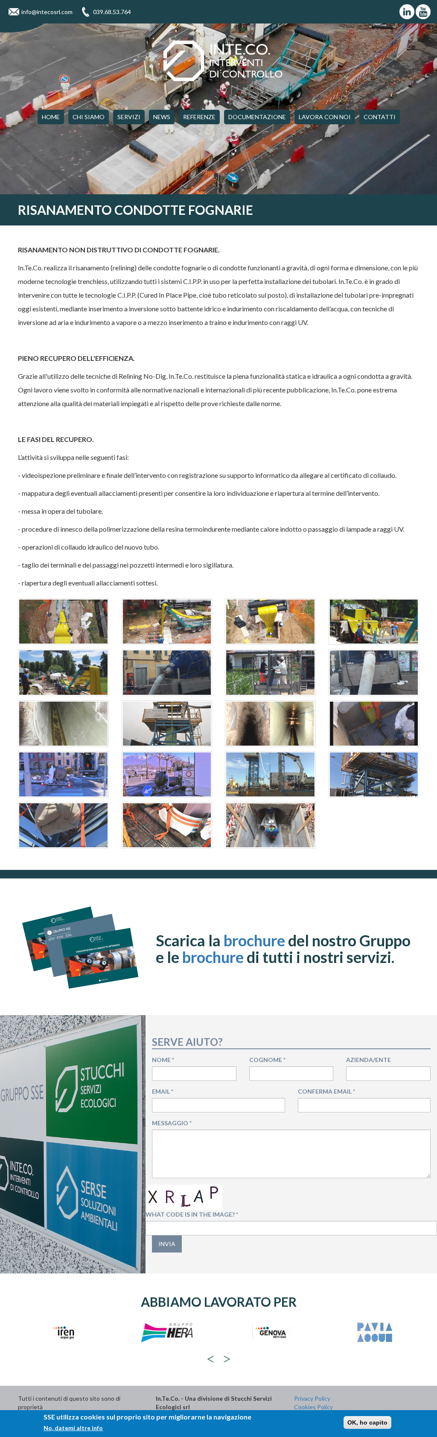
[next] (227, 1359)
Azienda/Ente (368, 1059)
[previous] (210, 1359)
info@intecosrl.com (47, 11)
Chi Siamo (89, 116)
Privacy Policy (312, 1398)
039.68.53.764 (112, 11)
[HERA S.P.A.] (63, 1332)
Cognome (267, 1059)
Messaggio (172, 1123)
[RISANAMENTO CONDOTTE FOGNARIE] (63, 621)
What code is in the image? (192, 1214)
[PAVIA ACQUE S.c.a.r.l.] (270, 1332)
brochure (254, 940)
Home (51, 116)
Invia (166, 1243)
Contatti (380, 116)
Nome (163, 1059)
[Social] (406, 11)
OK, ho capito (367, 1422)
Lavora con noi (325, 116)
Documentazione (257, 116)
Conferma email (326, 1091)
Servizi (128, 116)
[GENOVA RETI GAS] (167, 1332)
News (161, 116)
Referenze (199, 116)
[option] (63, 1336)
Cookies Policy (313, 1407)
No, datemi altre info (73, 1427)
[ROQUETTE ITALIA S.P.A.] (374, 1332)
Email (162, 1091)
